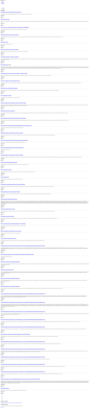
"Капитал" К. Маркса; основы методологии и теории (10, 80)
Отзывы (16, 402)
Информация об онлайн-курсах (4, 402)
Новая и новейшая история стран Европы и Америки (10, 191)
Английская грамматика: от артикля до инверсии (10, 34)
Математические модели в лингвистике (8, 110)
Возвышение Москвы (5, 64)
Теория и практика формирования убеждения (9, 162)
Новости (3, 2)
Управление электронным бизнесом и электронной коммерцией (12, 147)
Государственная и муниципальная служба (8, 238)
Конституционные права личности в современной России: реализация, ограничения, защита (17, 254)
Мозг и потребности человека (6, 95)
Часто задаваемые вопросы (11, 402)
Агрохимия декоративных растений (7, 269)
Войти (2, 3)
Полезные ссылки (19, 402)
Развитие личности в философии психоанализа (9, 88)
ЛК (4, 0)
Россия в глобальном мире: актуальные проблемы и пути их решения (13, 223)
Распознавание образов (5, 388)
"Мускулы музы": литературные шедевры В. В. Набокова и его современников (15, 27)
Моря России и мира (4, 42)
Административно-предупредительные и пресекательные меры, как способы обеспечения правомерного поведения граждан (23, 245)
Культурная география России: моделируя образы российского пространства (14, 140)
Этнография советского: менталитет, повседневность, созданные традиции (14, 73)
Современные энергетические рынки (7, 216)
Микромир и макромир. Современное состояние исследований (12, 132)
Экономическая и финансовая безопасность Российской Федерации (13, 184)
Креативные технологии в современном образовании (10, 261)
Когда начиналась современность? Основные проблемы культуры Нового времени (15, 334)
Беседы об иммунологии (5, 19)
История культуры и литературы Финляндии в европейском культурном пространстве (16, 125)
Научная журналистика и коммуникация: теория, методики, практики (13, 102)
